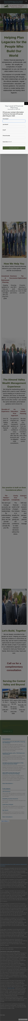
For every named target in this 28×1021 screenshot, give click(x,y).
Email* (4, 129)
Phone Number (6, 135)
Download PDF (14, 148)
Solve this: (7, 141)
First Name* (5, 118)
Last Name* (5, 124)
